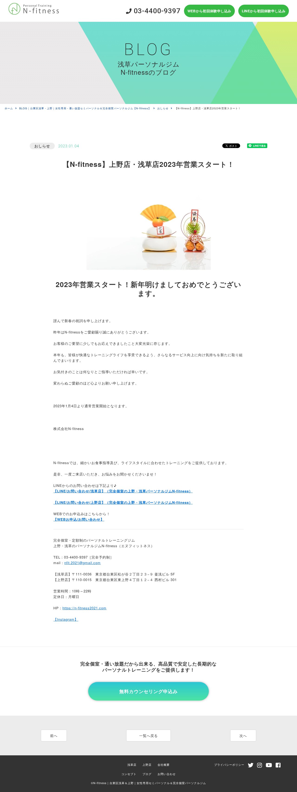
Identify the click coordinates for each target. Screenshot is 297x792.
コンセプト (128, 774)
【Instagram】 (65, 619)
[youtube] (269, 766)
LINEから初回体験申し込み (263, 10)
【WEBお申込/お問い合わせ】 (78, 519)
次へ (243, 735)
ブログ (147, 774)
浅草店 (131, 764)
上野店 (147, 764)
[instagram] (259, 766)
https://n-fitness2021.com (84, 607)
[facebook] (278, 766)
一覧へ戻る (148, 735)
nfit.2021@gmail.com (82, 562)
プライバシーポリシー (229, 764)
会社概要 (164, 764)
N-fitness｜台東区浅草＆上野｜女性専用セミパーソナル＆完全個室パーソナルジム (149, 783)
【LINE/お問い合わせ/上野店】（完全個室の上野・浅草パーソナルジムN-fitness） (123, 502)
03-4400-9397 (156, 11)
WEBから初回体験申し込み (209, 10)
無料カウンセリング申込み (148, 691)
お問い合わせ (167, 774)
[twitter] (251, 766)
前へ (54, 735)
